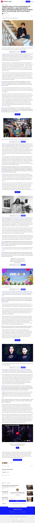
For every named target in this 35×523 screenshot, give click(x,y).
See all (4, 503)
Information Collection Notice (17, 503)
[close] (25, 489)
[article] (17, 487)
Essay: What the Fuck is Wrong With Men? (10, 485)
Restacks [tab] (7, 472)
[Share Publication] (24, 1)
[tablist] (5, 472)
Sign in (32, 1)
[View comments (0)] (6, 16)
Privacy (17, 516)
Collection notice (23, 516)
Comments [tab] (4, 472)
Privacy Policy (24, 503)
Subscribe (28, 1)
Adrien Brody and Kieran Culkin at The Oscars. (9, 486)
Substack (13, 521)
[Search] (22, 1)
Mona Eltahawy (6, 493)
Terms (20, 516)
